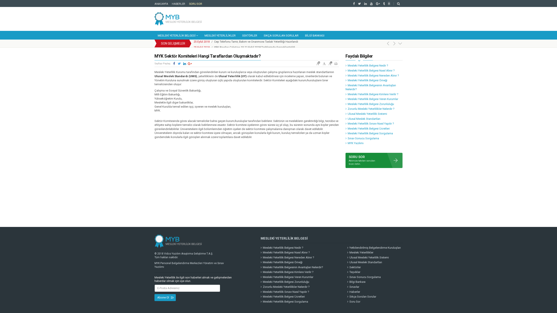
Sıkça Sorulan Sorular (281, 35)
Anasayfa (161, 3)
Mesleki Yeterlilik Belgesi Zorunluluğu (371, 104)
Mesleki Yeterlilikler (220, 35)
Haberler (178, 3)
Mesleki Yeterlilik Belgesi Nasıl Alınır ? (371, 70)
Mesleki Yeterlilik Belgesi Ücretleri (369, 128)
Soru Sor (195, 3)
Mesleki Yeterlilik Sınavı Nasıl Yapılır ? (371, 123)
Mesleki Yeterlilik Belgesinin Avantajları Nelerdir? (371, 87)
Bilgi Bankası (314, 35)
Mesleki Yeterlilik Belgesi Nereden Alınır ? (373, 75)
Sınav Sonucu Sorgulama (363, 138)
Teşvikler (354, 272)
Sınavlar (354, 286)
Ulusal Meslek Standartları (364, 118)
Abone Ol (163, 297)
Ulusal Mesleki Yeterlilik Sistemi (367, 113)
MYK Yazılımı (356, 143)
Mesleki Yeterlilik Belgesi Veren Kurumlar (373, 99)
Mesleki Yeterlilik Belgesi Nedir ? (368, 65)
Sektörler (249, 35)
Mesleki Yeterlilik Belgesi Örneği (367, 80)
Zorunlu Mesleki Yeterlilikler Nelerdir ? (371, 108)
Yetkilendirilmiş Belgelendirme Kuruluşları (375, 247)
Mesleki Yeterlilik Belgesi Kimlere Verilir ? (373, 94)
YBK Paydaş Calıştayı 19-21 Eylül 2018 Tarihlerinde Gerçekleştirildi (254, 43)
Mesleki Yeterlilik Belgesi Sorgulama (370, 133)
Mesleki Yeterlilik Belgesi (177, 35)
